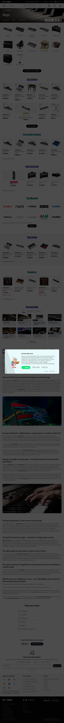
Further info (45, 367)
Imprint (46, 371)
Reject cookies (36, 367)
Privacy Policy (52, 371)
